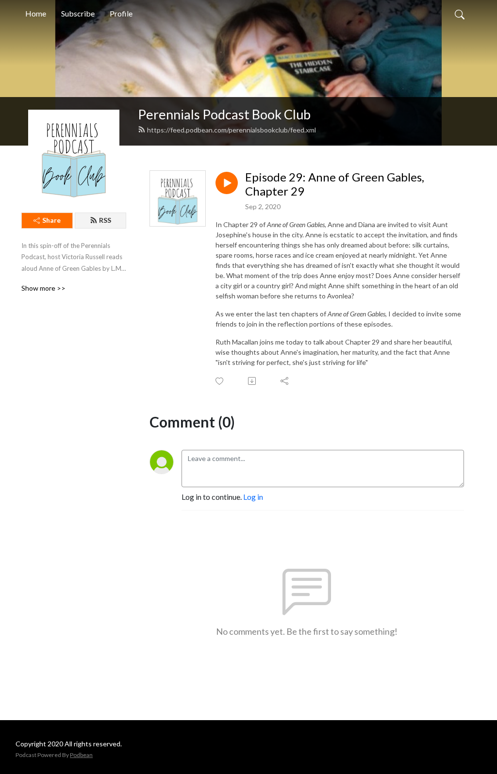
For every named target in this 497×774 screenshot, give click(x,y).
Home (35, 13)
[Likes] (220, 381)
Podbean (81, 754)
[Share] (285, 381)
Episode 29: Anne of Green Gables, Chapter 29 (334, 184)
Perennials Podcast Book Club (224, 114)
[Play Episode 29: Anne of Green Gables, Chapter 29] (226, 183)
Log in (253, 496)
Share (51, 220)
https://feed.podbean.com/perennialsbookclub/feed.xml (231, 130)
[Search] (459, 13)
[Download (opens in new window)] (252, 381)
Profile (121, 13)
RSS (105, 220)
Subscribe (78, 13)
